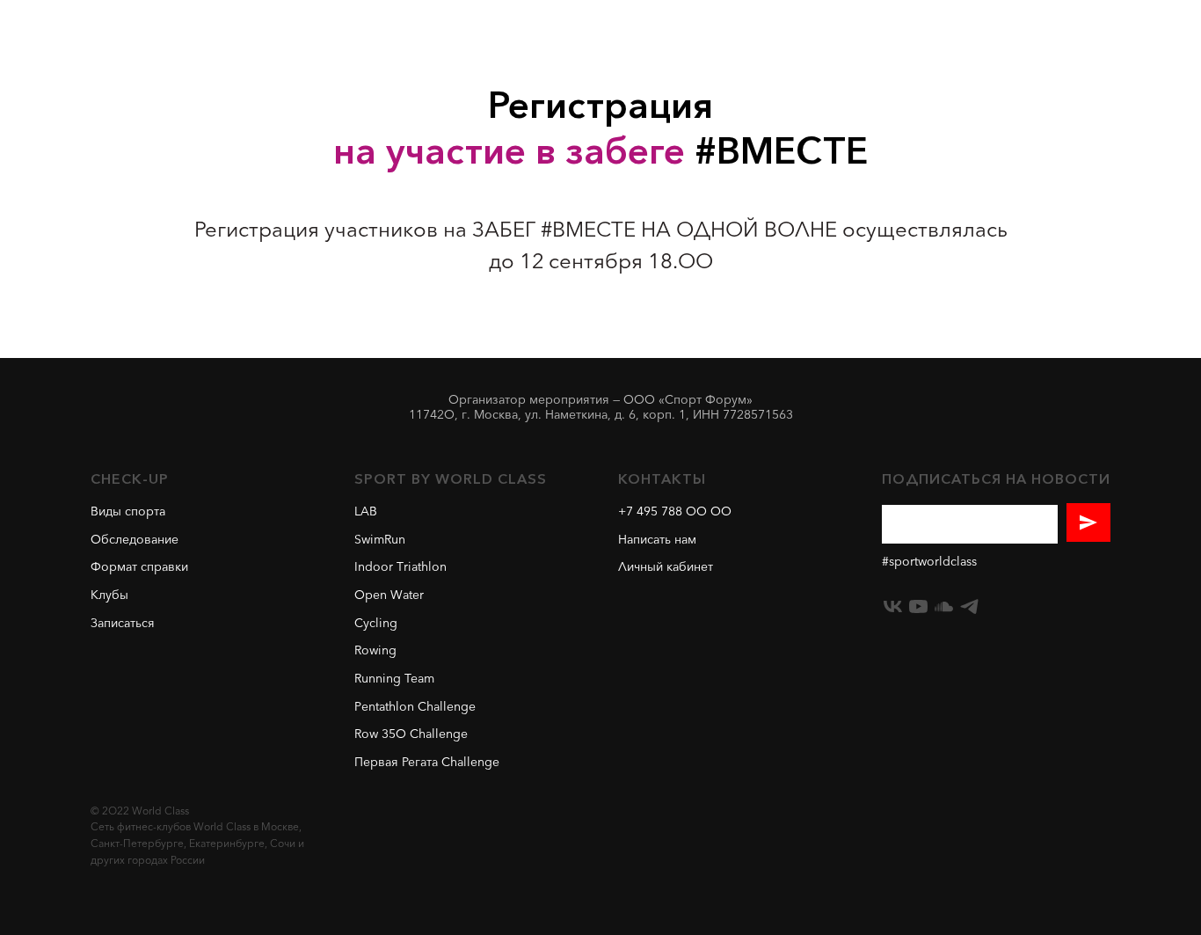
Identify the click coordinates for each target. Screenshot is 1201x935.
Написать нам (657, 540)
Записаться (123, 624)
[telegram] (969, 606)
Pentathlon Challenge (415, 707)
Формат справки (139, 567)
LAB (365, 512)
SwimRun (379, 540)
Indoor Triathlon (400, 567)
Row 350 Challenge (411, 734)
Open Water (389, 595)
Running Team (394, 679)
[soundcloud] (944, 606)
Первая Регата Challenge (426, 763)
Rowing (375, 651)
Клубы (109, 595)
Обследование (134, 540)
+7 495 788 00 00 (675, 512)
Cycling (375, 624)
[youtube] (918, 606)
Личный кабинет (665, 567)
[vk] (893, 606)
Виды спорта (128, 512)
